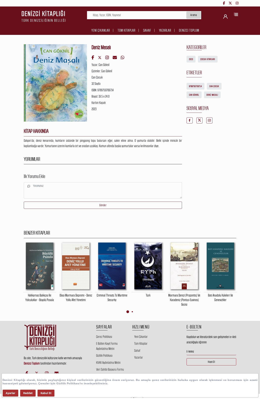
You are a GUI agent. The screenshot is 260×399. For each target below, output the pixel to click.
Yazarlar (165, 30)
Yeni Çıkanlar (100, 30)
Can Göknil (194, 95)
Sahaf (147, 30)
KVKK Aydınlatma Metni (108, 363)
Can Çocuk (214, 86)
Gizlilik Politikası (104, 355)
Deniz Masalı (212, 95)
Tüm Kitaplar (126, 30)
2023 (191, 59)
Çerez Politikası (104, 337)
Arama (193, 15)
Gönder (102, 205)
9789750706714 (195, 86)
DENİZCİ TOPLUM (189, 30)
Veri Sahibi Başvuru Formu (110, 369)
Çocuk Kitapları (207, 59)
